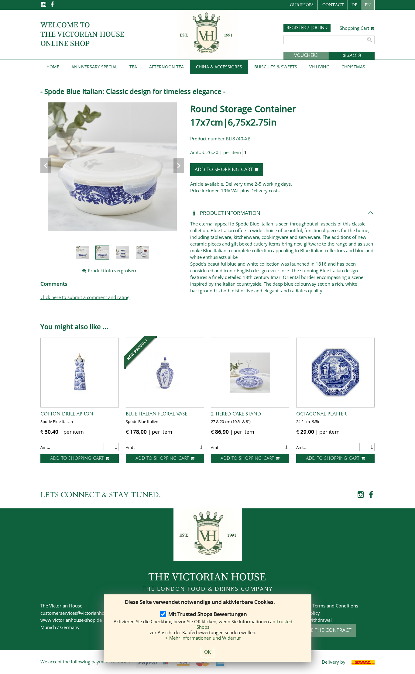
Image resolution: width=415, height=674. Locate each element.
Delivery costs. (265, 190)
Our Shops (302, 5)
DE (354, 5)
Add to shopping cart (224, 169)
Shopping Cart (355, 28)
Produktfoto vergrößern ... (114, 270)
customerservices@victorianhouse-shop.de (85, 613)
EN (368, 5)
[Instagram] (44, 6)
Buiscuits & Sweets (275, 67)
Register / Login (306, 28)
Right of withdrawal (311, 620)
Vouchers (306, 55)
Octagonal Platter (321, 413)
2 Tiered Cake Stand (236, 413)
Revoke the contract (324, 630)
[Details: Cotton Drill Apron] (79, 372)
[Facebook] (52, 6)
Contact (333, 5)
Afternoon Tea (166, 67)
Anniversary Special (94, 67)
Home (52, 67)
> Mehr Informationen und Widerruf (203, 638)
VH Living (319, 67)
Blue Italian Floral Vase (156, 413)
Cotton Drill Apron (66, 413)
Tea (133, 67)
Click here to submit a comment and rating (84, 297)
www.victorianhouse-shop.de (71, 620)
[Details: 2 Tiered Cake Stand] (250, 372)
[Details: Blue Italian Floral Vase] (165, 372)
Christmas (353, 67)
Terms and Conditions (335, 606)
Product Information (229, 212)
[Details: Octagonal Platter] (335, 372)
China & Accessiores (219, 67)
